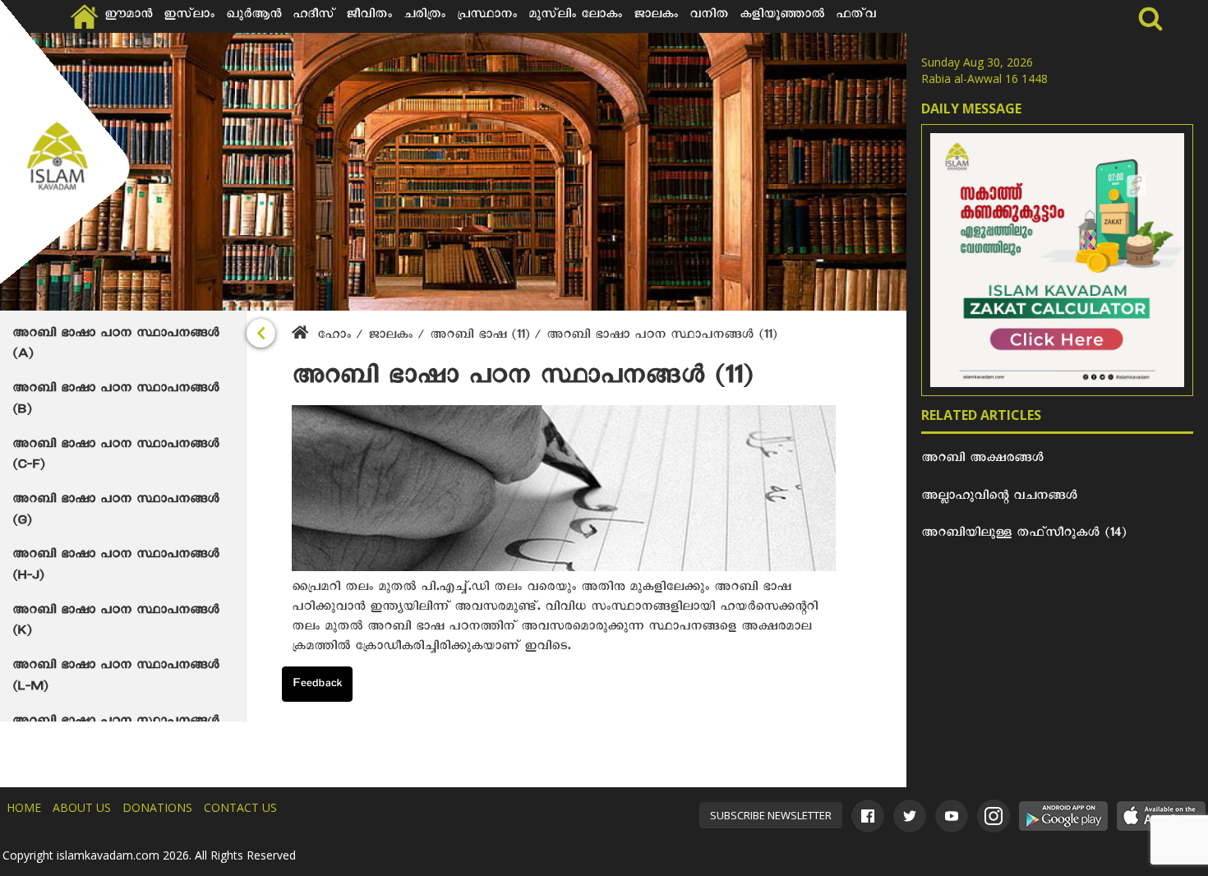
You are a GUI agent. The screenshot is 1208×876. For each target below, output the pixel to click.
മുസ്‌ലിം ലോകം (575, 16)
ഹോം (334, 337)
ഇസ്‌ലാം (189, 16)
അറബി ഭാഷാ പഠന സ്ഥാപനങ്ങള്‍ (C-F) (115, 457)
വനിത (708, 16)
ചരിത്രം (424, 16)
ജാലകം (656, 16)
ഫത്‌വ (856, 16)
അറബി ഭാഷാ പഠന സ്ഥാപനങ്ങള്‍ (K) (115, 623)
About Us (82, 807)
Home (24, 807)
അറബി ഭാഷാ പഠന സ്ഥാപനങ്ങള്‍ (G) (115, 512)
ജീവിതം (369, 16)
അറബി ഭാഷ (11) (482, 337)
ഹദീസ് (313, 16)
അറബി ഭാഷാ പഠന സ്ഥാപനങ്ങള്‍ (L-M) (115, 678)
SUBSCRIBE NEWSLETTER (771, 815)
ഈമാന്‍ (128, 16)
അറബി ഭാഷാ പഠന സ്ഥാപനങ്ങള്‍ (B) (115, 401)
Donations (157, 807)
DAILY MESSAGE (971, 108)
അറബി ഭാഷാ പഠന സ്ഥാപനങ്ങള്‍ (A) (115, 346)
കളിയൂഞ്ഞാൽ (782, 16)
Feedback (317, 685)
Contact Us (240, 807)
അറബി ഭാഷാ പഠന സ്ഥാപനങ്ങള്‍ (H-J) (115, 567)
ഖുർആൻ (253, 16)
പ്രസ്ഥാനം (487, 16)
